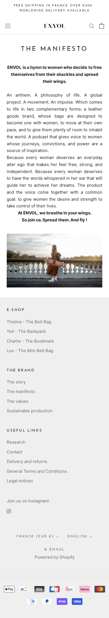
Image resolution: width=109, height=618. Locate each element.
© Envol (54, 549)
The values (18, 401)
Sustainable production (30, 410)
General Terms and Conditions (37, 471)
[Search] (91, 25)
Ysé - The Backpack (26, 331)
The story (16, 382)
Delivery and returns (27, 461)
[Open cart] (101, 26)
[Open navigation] (8, 26)
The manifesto (21, 391)
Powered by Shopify (55, 557)
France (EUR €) (35, 536)
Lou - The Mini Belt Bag (30, 350)
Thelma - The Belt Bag (29, 321)
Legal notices (20, 480)
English (77, 536)
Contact (14, 452)
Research (16, 442)
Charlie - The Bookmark (30, 341)
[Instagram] (9, 511)
